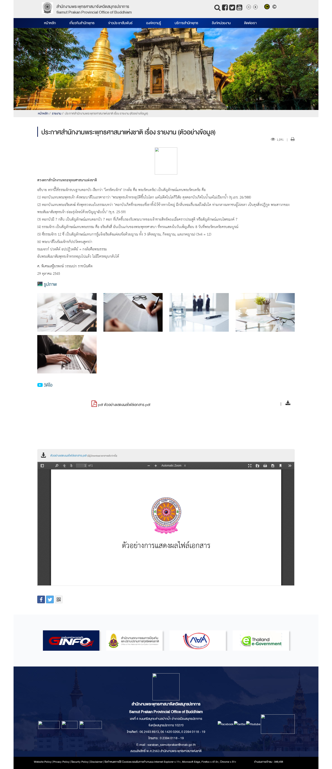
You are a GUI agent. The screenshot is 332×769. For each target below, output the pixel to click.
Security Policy (80, 761)
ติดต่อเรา (250, 23)
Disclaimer (96, 761)
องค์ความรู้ (153, 23)
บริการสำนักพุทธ (186, 23)
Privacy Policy (61, 761)
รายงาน (56, 113)
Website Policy (42, 761)
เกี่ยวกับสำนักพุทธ (82, 23)
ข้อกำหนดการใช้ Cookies (118, 761)
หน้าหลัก (50, 23)
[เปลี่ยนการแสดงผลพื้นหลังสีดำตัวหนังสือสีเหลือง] (268, 7)
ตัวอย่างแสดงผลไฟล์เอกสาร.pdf (83, 455)
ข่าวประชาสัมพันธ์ (120, 23)
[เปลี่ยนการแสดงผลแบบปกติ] (275, 7)
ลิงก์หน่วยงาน (221, 23)
